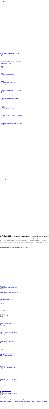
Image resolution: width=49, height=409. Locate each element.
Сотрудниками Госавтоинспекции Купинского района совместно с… (8, 355)
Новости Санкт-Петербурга (3, 401)
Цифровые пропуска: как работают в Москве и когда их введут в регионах (8, 343)
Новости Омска (43, 401)
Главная (2, 54)
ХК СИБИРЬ (2, 86)
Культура (2, 65)
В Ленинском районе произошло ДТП (4, 325)
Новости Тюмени (19, 401)
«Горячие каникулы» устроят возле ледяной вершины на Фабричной (8, 369)
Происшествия (3, 107)
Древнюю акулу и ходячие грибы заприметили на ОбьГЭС (8, 74)
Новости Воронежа (39, 401)
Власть (2, 55)
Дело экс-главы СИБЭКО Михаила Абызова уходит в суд (7, 108)
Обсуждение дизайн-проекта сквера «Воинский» (5, 391)
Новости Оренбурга (9, 401)
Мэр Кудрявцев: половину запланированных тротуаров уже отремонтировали (10, 67)
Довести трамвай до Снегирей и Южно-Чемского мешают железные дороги (8, 287)
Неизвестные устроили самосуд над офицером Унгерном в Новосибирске (8, 393)
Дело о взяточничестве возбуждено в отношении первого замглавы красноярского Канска (11, 61)
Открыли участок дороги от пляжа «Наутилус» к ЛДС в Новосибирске (8, 289)
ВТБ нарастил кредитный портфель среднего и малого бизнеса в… (7, 323)
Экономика (2, 117)
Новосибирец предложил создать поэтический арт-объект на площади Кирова (9, 379)
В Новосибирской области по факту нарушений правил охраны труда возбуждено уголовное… (12, 115)
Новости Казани (28, 401)
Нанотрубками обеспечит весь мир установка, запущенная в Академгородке (8, 332)
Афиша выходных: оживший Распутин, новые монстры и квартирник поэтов (10, 98)
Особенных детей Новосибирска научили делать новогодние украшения (8, 334)
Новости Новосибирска (23, 401)
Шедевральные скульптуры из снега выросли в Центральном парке (7, 341)
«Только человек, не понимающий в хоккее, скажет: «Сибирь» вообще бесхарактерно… (11, 90)
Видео (2, 96)
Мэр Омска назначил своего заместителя (6, 63)
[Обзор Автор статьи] (1, 283)
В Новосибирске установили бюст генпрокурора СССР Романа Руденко (9, 100)
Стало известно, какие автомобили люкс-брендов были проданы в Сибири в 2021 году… (11, 123)
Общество (2, 76)
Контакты (2, 2)
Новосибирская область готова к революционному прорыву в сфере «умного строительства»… (12, 84)
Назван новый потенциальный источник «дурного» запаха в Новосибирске (10, 125)
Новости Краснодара (14, 401)
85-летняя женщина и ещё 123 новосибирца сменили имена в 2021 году (9, 82)
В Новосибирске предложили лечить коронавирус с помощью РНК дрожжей (9, 381)
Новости (2, 66)
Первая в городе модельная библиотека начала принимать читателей (8, 353)
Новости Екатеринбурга (33, 401)
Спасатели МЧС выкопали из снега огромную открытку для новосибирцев (8, 367)
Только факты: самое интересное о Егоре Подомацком (7, 92)
